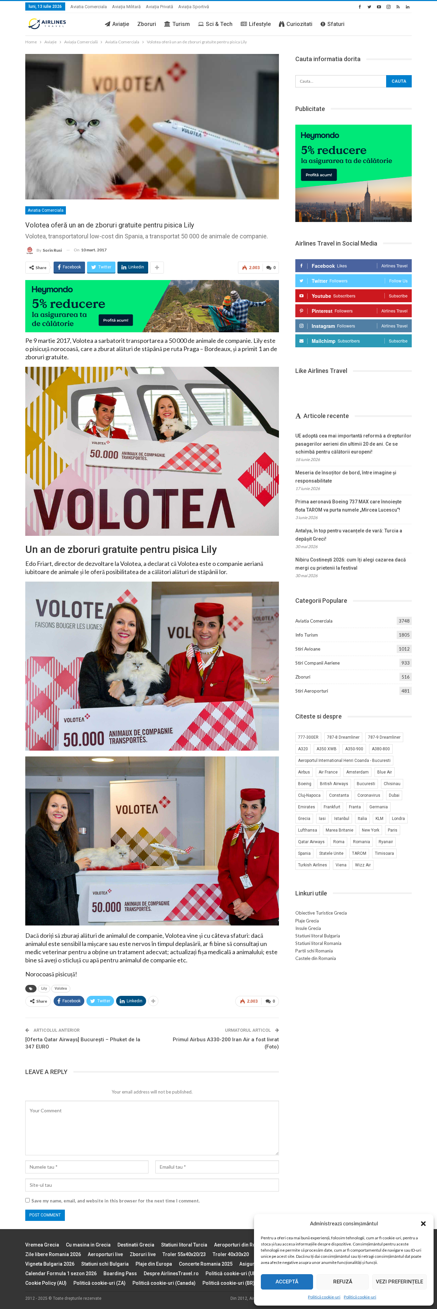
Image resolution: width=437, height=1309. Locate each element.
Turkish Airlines (312, 865)
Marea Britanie (339, 830)
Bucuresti (366, 783)
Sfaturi (335, 24)
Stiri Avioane (307, 649)
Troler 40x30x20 (231, 1254)
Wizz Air (363, 865)
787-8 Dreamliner (343, 737)
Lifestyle (260, 24)
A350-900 (354, 749)
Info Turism (306, 635)
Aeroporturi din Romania (242, 1245)
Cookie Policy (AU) (46, 1283)
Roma (338, 841)
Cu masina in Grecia (88, 1245)
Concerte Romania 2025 (205, 1264)
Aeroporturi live (105, 1254)
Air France (328, 772)
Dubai (394, 795)
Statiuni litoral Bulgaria (317, 935)
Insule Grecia (308, 928)
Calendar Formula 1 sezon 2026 (61, 1273)
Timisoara (384, 853)
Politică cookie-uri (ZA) (99, 1283)
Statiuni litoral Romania (318, 943)
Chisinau (392, 783)
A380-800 (381, 749)
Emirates (306, 807)
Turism (181, 24)
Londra (398, 818)
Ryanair (386, 841)
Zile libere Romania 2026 (53, 1254)
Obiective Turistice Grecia (321, 913)
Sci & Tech (219, 24)
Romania (361, 841)
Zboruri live (143, 1254)
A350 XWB (326, 749)
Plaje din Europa (154, 1264)
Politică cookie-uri (324, 1296)
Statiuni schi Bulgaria (105, 1264)
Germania (378, 807)
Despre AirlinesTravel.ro (171, 1273)
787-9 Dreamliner (384, 737)
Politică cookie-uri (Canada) (164, 1283)
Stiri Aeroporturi (311, 691)
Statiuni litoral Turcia (184, 1245)
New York (370, 830)
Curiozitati (299, 24)
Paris (392, 830)
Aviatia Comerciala (88, 6)
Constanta (339, 795)
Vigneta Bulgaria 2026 (49, 1264)
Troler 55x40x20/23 (184, 1254)
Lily (44, 988)
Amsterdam (357, 772)
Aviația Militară (126, 6)
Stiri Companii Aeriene (317, 663)
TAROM (359, 853)
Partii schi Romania (314, 950)
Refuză (342, 1282)
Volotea (61, 988)
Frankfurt (332, 807)
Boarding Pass (120, 1273)
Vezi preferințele (399, 1282)
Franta (355, 807)
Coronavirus (368, 795)
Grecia (304, 818)
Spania (304, 853)
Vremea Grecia (42, 1245)
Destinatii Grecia (135, 1245)
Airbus (304, 772)
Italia (362, 818)
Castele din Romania (315, 958)
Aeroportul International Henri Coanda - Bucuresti (344, 760)
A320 (303, 749)
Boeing (304, 783)
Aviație (120, 24)
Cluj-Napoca (309, 795)
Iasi (322, 818)
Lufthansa (307, 830)
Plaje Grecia (307, 920)
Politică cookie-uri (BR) (228, 1283)
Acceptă (287, 1282)
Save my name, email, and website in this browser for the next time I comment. (115, 1200)
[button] (423, 1223)
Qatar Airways (311, 841)
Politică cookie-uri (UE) (231, 1273)
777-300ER (308, 737)
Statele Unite (331, 853)
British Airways (334, 783)
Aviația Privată (159, 6)
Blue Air (384, 772)
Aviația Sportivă (193, 6)
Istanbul (341, 818)
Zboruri (146, 24)
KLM (379, 818)
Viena (341, 865)
